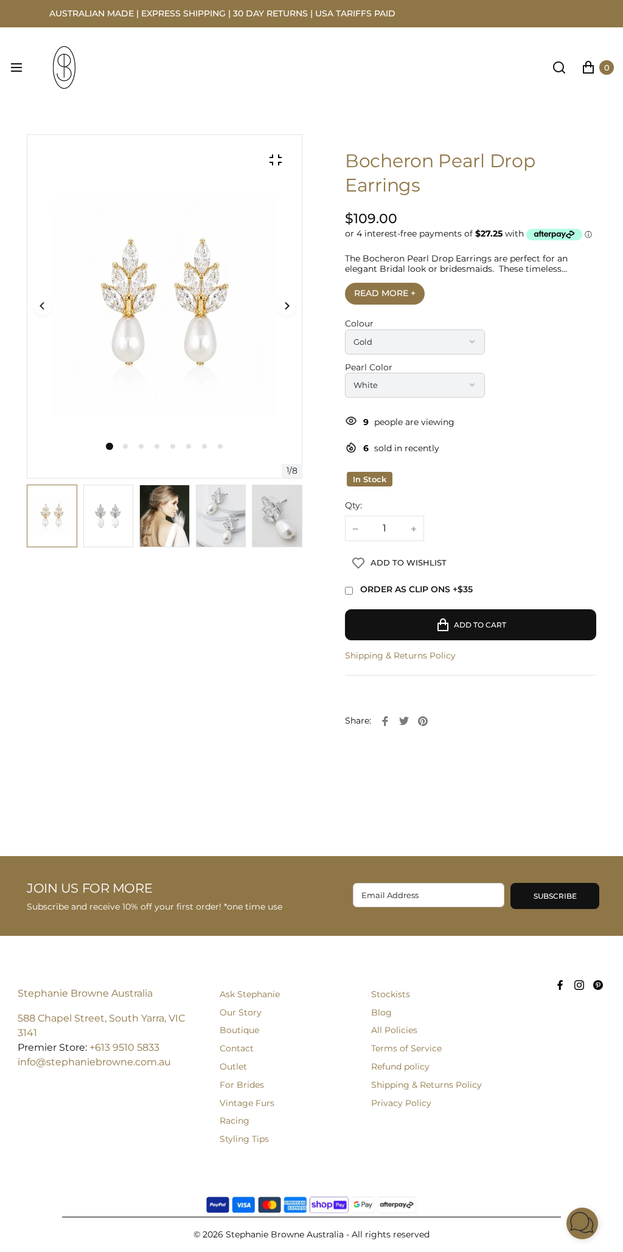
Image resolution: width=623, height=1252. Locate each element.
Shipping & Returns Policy (400, 656)
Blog (381, 1012)
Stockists (390, 994)
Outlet (233, 1066)
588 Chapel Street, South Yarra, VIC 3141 (101, 1025)
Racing (234, 1120)
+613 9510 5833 (124, 1047)
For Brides (242, 1084)
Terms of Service (406, 1048)
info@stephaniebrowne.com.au (94, 1062)
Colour (359, 324)
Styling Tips (244, 1138)
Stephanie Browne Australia (85, 993)
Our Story (241, 1012)
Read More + (385, 293)
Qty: (353, 505)
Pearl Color (368, 367)
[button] (125, 446)
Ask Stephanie (250, 994)
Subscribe (555, 896)
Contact (237, 1048)
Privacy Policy (401, 1103)
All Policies (394, 1030)
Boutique (239, 1030)
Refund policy (400, 1066)
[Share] (385, 721)
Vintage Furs (247, 1103)
